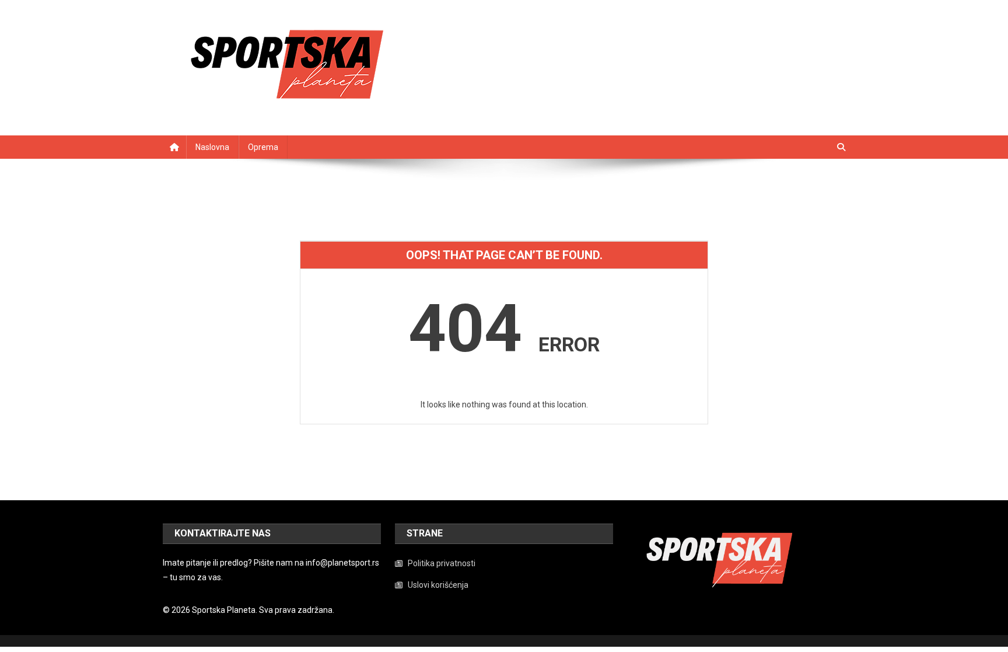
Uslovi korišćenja (438, 585)
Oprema (263, 147)
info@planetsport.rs (342, 562)
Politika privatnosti (441, 563)
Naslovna (212, 147)
